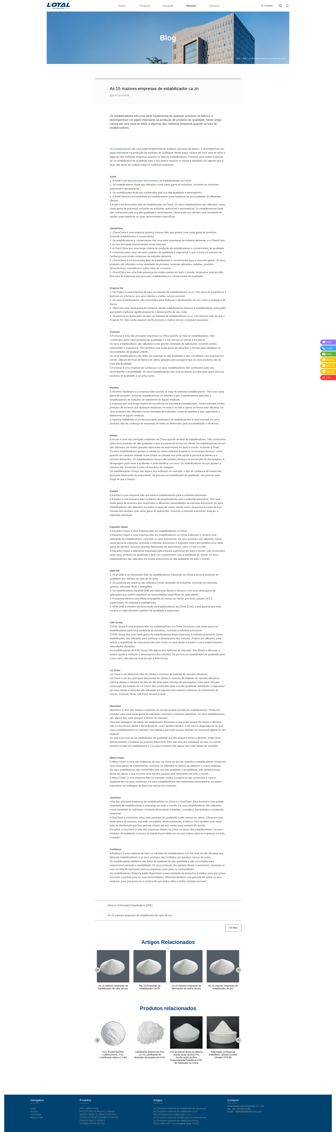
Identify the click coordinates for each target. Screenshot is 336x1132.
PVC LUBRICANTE (89, 1108)
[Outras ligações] (287, 6)
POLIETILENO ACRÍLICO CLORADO (97, 1111)
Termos (33, 1111)
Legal (33, 1108)
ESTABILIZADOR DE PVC (92, 1123)
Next (238, 970)
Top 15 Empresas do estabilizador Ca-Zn (150, 987)
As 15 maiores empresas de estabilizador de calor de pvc (113, 987)
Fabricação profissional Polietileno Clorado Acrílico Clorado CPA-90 (223, 1055)
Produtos (145, 5)
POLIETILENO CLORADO (92, 1120)
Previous (97, 970)
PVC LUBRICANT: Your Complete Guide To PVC (176, 1123)
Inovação (168, 5)
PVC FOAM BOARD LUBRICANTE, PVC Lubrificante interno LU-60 (113, 1055)
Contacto (214, 5)
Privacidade (36, 1114)
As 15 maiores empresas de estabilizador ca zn (175, 1111)
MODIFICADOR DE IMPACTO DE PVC (98, 1114)
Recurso (191, 5)
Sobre (121, 5)
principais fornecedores (145, 180)
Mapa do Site (36, 1117)
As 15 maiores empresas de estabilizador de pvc (223, 987)
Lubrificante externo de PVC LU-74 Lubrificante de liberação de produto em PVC (149, 1055)
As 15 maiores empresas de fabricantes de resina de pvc (186, 987)
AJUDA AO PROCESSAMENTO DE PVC (99, 1117)
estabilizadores (122, 148)
